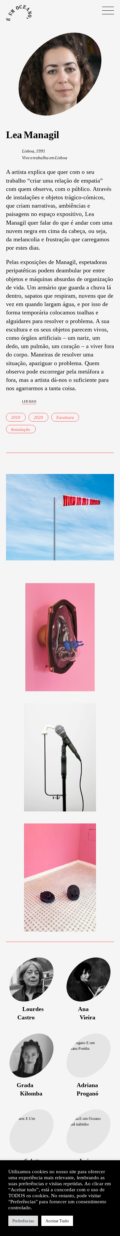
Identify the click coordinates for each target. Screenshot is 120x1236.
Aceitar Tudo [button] (57, 1220)
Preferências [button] (23, 1220)
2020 (38, 417)
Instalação (20, 429)
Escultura (65, 417)
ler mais (29, 401)
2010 (15, 417)
